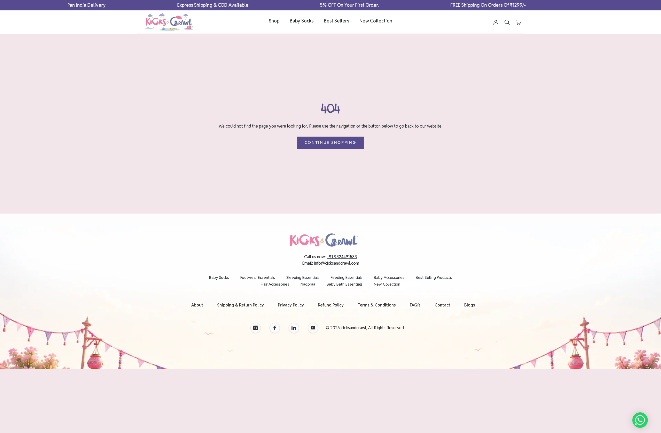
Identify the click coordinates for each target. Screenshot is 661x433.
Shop (274, 21)
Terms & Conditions (377, 305)
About (197, 305)
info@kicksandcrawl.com (336, 263)
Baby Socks (301, 21)
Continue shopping (331, 142)
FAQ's (415, 305)
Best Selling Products (434, 277)
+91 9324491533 (342, 256)
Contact (442, 305)
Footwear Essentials (257, 277)
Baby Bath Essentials (345, 284)
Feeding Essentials (347, 277)
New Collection (375, 21)
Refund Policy (331, 305)
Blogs (469, 305)
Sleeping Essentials (302, 277)
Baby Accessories (389, 277)
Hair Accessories (275, 284)
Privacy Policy (291, 305)
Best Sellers (336, 21)
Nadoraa (308, 284)
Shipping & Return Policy (240, 305)
